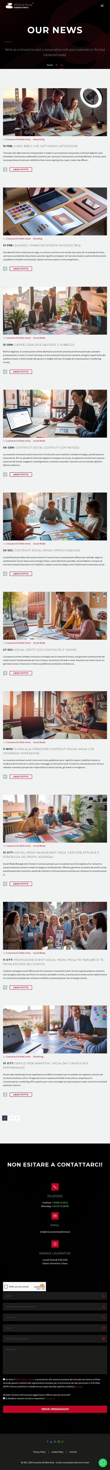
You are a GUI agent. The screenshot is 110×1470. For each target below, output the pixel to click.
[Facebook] (47, 1442)
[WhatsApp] (62, 1442)
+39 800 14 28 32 (60, 1202)
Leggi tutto (20, 169)
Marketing (38, 1056)
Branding (37, 238)
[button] (5, 169)
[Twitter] (55, 1442)
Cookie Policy (57, 1452)
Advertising (38, 139)
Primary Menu (102, 6)
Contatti (73, 1452)
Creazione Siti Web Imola (18, 139)
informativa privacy (25, 1379)
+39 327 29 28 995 (60, 1206)
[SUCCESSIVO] (17, 1118)
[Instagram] (59, 1442)
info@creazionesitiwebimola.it (55, 1231)
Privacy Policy (39, 1452)
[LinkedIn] (51, 1442)
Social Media (39, 337)
